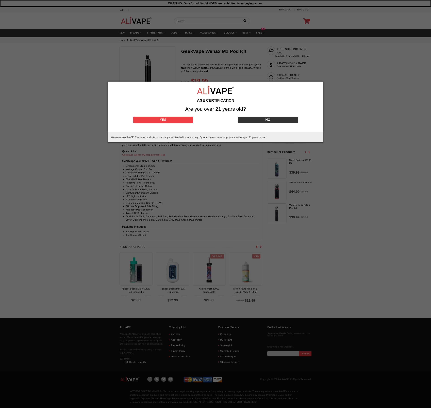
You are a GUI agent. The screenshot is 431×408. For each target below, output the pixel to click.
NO (267, 120)
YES (163, 120)
